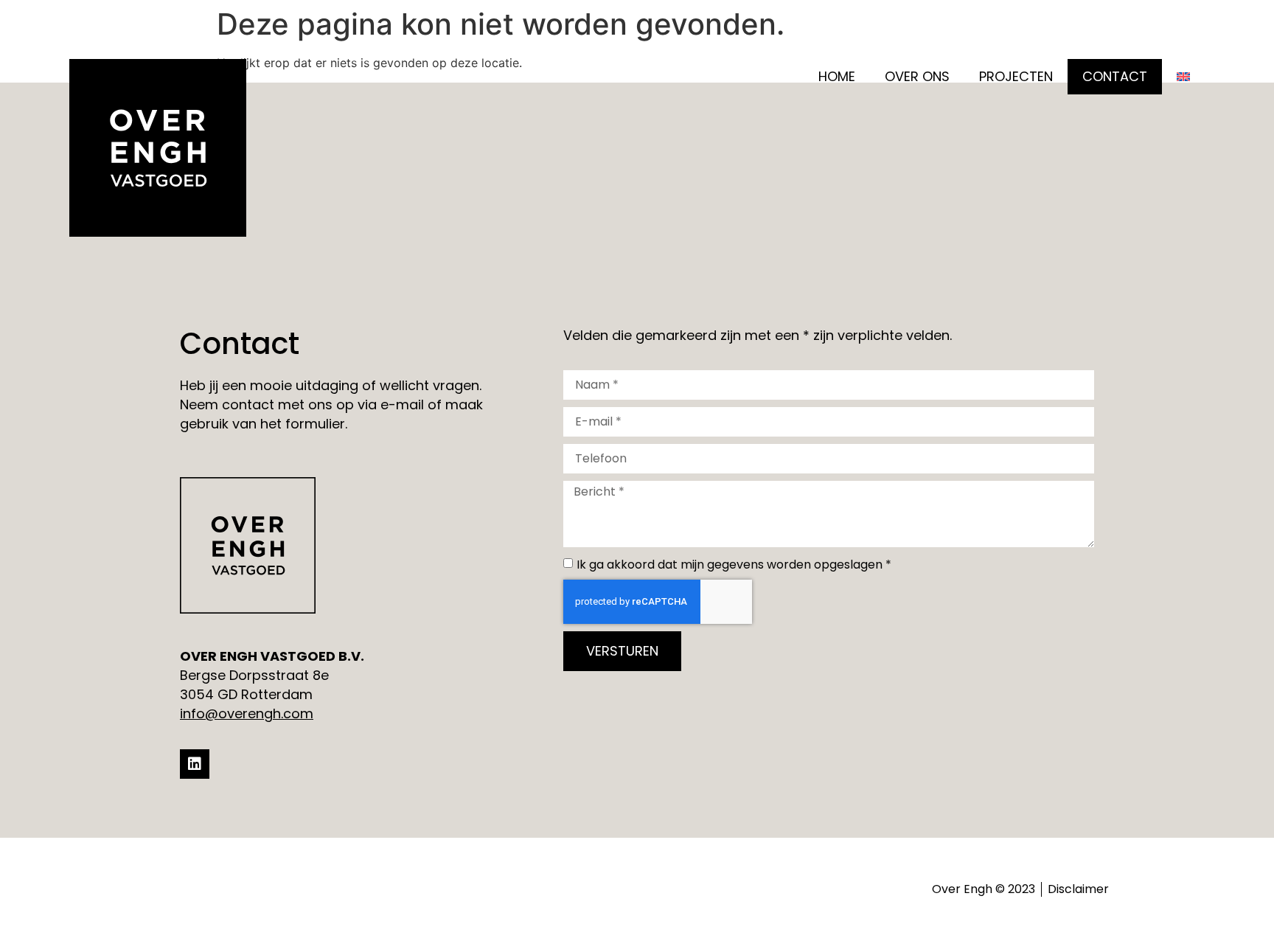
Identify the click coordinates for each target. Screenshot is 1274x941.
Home (836, 76)
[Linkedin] (194, 764)
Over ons (917, 76)
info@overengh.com (246, 713)
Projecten (1016, 76)
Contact (1114, 76)
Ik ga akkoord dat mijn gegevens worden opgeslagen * (734, 564)
